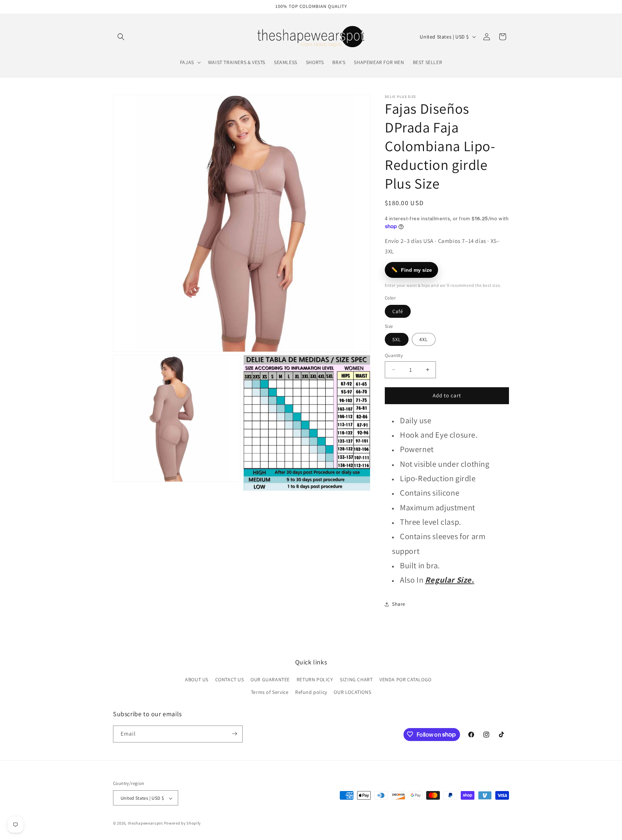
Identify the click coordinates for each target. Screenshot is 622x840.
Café (397, 311)
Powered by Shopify (182, 823)
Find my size (411, 270)
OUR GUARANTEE (270, 679)
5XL (396, 339)
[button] (121, 37)
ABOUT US (196, 679)
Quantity (394, 355)
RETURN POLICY (315, 679)
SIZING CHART (356, 679)
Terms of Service (270, 692)
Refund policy (311, 692)
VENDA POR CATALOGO (405, 679)
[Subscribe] (234, 733)
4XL (423, 339)
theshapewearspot (145, 823)
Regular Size (448, 579)
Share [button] (398, 604)
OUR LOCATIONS (352, 692)
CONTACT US (229, 679)
